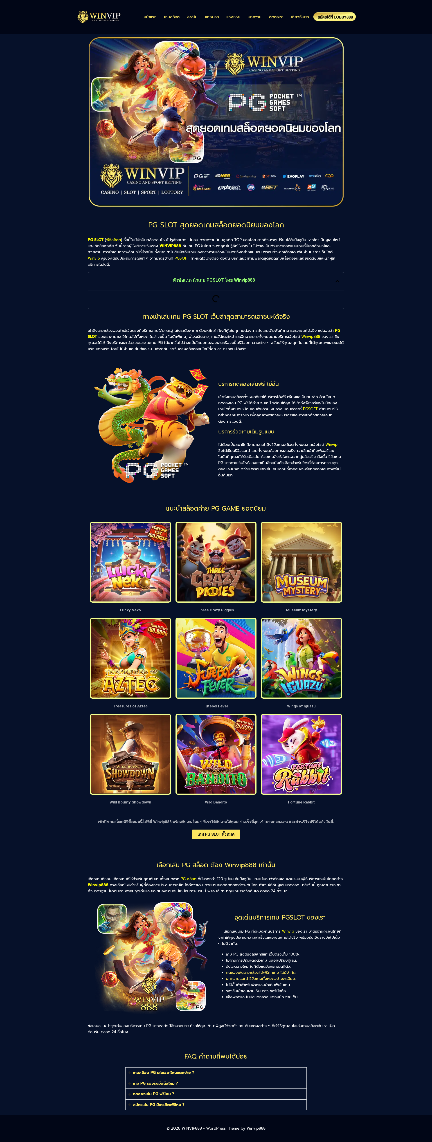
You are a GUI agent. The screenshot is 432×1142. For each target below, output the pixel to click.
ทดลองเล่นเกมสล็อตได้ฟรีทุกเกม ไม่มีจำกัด (260, 972)
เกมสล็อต (172, 17)
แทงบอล (212, 17)
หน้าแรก (150, 17)
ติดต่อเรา (276, 17)
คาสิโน (192, 17)
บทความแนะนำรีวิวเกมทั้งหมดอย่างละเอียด (260, 978)
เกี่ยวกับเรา (300, 17)
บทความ (254, 17)
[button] (337, 281)
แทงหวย (233, 17)
